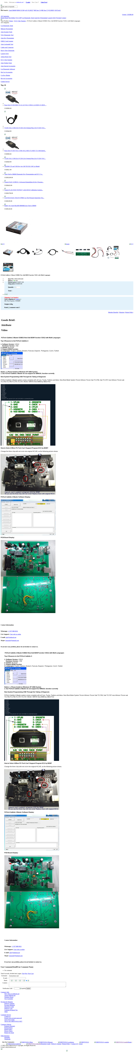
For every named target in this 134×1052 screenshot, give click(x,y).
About (80, 1044)
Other (6, 1011)
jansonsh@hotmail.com (12, 640)
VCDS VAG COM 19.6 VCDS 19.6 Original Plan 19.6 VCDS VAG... (25, 128)
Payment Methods (9, 1005)
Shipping (121, 312)
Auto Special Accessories (8, 66)
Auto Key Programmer (40, 18)
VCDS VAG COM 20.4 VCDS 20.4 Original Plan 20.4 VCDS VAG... (25, 158)
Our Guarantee (8, 999)
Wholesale (7, 1039)
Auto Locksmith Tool (7, 44)
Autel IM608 (12, 10)
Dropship (7, 1037)
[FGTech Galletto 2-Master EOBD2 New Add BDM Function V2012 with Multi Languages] (17, 242)
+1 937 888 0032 (13, 631)
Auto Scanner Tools (6, 32)
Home (3, 18)
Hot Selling (12, 18)
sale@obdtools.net (11, 637)
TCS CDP (18, 18)
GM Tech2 (57, 10)
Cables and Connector (7, 47)
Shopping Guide (9, 1007)
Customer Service (6, 1015)
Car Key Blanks (5, 75)
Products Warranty (9, 1026)
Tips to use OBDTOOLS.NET (13, 1021)
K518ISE (51, 10)
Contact (64, 18)
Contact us (7, 1016)
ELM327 (30, 10)
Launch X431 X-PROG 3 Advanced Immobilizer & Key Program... (24, 182)
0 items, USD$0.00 (127, 14)
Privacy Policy (8, 1031)
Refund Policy (8, 1028)
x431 (26, 10)
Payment (58, 18)
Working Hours (8, 997)
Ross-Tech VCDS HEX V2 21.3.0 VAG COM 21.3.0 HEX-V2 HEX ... (25, 105)
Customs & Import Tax (11, 1010)
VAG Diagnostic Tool (7, 35)
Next (29, 973)
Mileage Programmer (7, 29)
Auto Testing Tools (6, 63)
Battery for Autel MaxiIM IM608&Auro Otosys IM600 (20, 205)
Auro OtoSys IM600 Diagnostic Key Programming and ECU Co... (23, 174)
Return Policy (129, 312)
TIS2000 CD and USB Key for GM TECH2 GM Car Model (22, 166)
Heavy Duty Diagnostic (7, 50)
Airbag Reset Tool (6, 57)
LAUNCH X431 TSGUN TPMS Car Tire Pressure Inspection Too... (24, 198)
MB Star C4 (37, 10)
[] (28, 2)
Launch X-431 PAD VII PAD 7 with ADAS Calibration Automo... (23, 190)
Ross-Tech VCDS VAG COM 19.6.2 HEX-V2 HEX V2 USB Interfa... (25, 150)
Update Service (5, 81)
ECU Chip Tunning (20, 21)
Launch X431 (52, 18)
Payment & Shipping (7, 1002)
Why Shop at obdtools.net (11, 994)
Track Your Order (9, 1020)
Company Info (5, 992)
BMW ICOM (20, 10)
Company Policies (6, 1024)
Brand (6, 18)
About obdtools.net (9, 995)
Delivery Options (9, 1003)
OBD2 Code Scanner (7, 41)
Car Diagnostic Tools (28, 18)
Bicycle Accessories (6, 78)
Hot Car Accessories (6, 72)
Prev (26, 973)
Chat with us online (15, 634)
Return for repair (9, 1032)
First (23, 973)
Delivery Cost (8, 1008)
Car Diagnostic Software (8, 69)
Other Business (5, 1036)
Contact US (74, 1044)
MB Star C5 (44, 10)
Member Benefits (113, 312)
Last (32, 973)
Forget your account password (13, 1018)
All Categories (5, 16)
